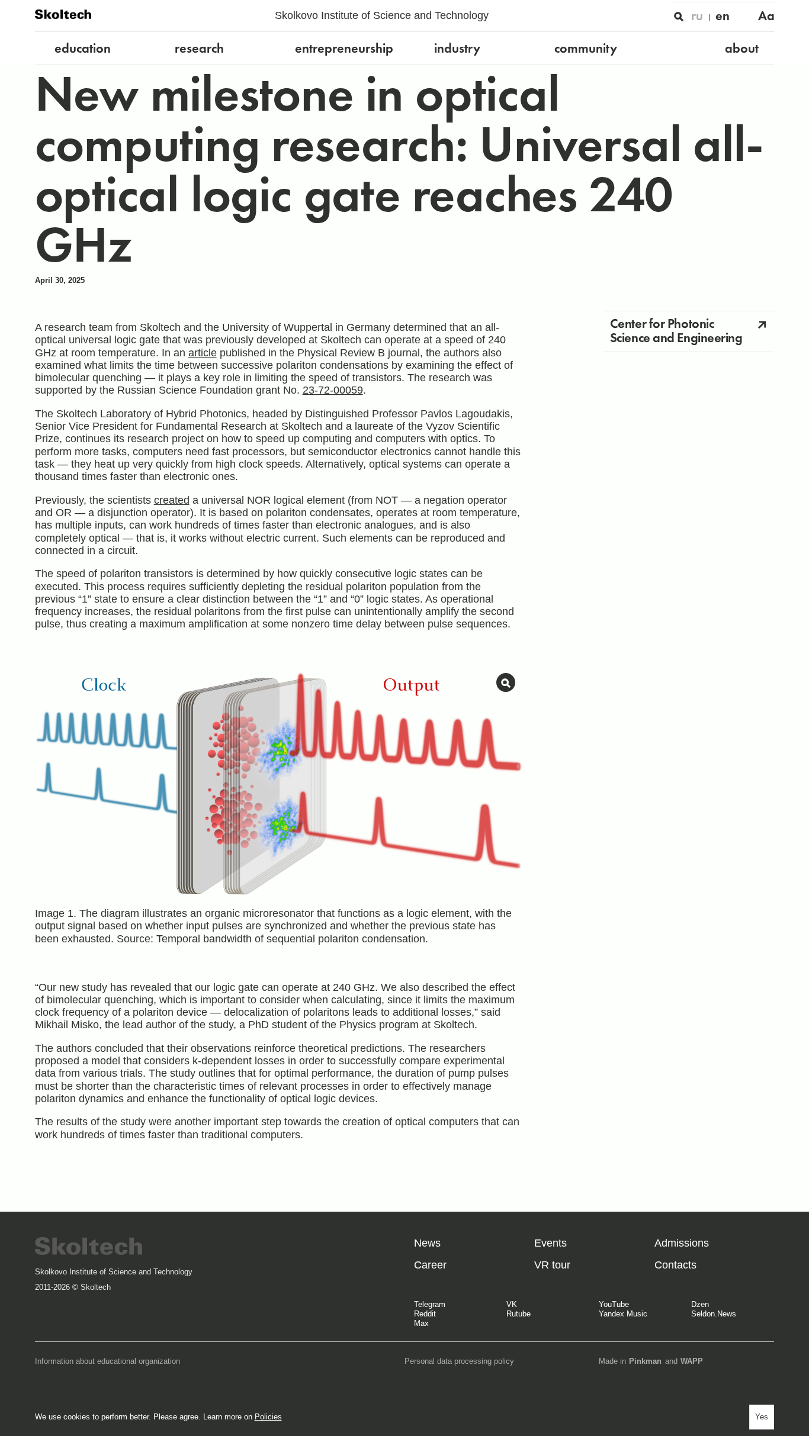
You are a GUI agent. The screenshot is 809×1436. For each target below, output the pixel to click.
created (172, 500)
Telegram (429, 1304)
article (202, 353)
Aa (766, 15)
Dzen (700, 1304)
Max (421, 1323)
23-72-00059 (333, 390)
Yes (761, 1416)
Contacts (675, 1265)
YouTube (614, 1304)
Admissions (681, 1243)
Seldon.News (713, 1313)
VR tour (552, 1265)
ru (697, 15)
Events (550, 1243)
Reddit (425, 1313)
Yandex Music (623, 1313)
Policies (268, 1416)
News (427, 1243)
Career (430, 1265)
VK (511, 1304)
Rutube (518, 1313)
